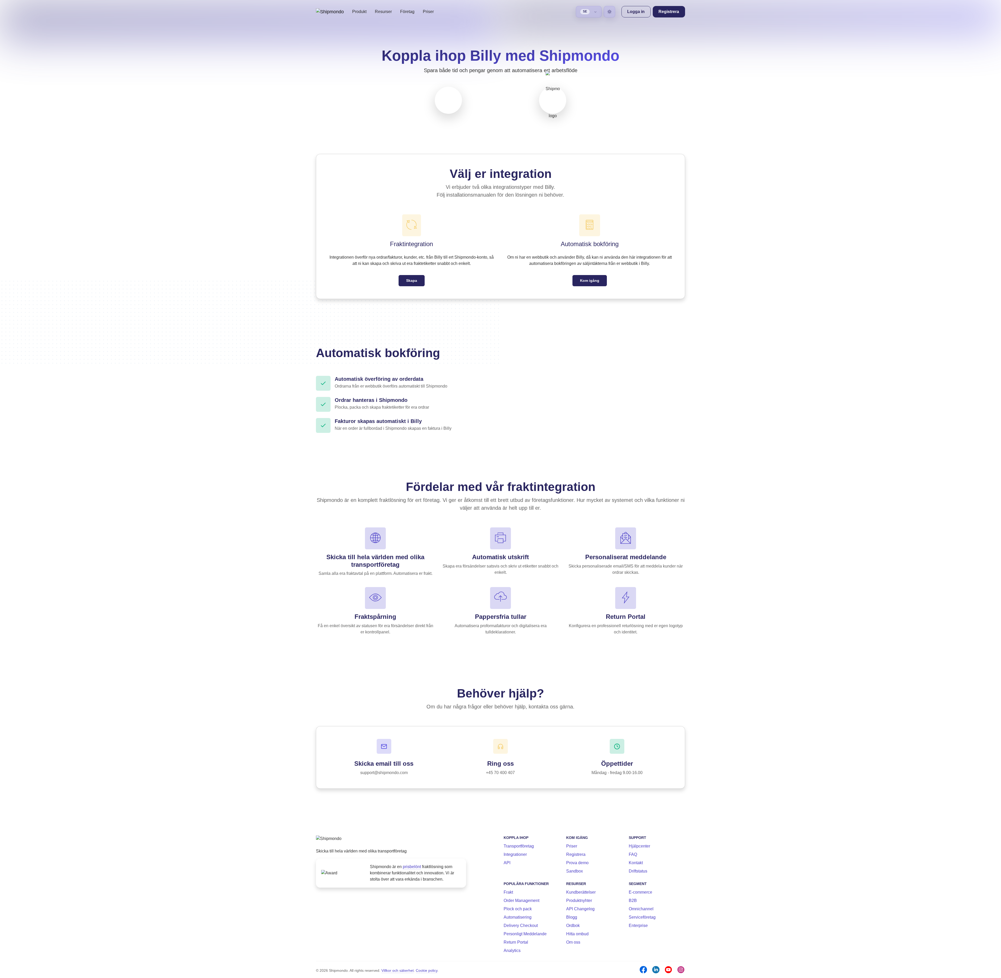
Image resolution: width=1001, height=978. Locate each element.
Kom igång (589, 280)
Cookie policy (426, 970)
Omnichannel (641, 909)
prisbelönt (412, 866)
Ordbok (573, 925)
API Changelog (580, 909)
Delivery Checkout (521, 925)
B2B (633, 900)
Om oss (573, 942)
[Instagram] (681, 969)
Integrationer (515, 854)
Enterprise (638, 925)
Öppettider (617, 763)
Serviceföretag (642, 917)
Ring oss (500, 763)
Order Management (521, 900)
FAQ (633, 854)
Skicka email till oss (383, 763)
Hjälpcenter (639, 846)
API (507, 863)
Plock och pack (518, 909)
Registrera (575, 854)
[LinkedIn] (656, 969)
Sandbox (574, 871)
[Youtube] (668, 969)
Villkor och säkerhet (397, 970)
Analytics (512, 950)
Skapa (411, 280)
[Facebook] (643, 969)
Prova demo (577, 863)
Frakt (508, 892)
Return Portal (516, 942)
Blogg (571, 917)
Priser (428, 11)
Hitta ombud (577, 934)
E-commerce (640, 892)
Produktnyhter (579, 900)
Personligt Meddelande (525, 934)
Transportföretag (519, 846)
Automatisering (518, 917)
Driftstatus (638, 871)
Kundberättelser (581, 892)
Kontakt (636, 863)
